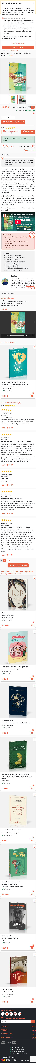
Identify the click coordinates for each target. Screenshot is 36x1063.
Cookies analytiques (11, 26)
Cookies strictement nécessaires (15, 18)
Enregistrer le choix (18, 43)
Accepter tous (18, 47)
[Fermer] (33, 3)
